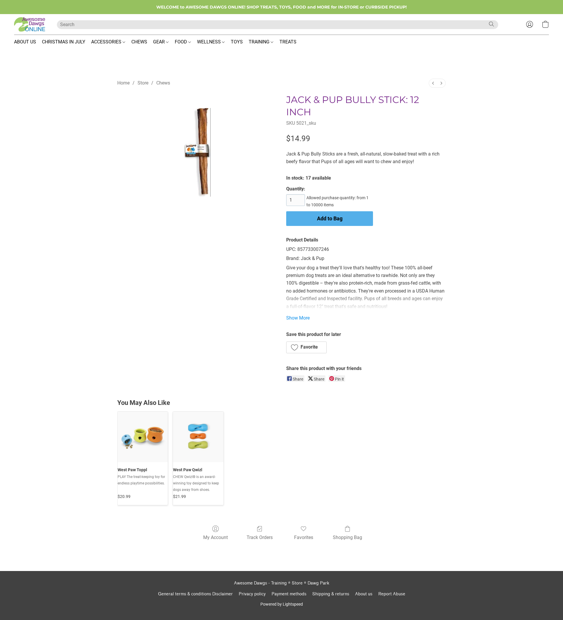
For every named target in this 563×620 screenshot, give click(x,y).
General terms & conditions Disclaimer (195, 594)
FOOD (181, 42)
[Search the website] (491, 24)
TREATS (287, 42)
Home (123, 83)
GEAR (159, 42)
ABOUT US (25, 42)
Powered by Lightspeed (281, 604)
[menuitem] (433, 83)
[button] (29, 24)
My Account (215, 537)
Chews (163, 83)
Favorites (303, 537)
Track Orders (260, 537)
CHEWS (139, 42)
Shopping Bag (347, 537)
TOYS (237, 42)
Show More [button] (298, 318)
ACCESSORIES (107, 42)
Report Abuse (391, 594)
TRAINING (260, 42)
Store (143, 83)
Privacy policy (252, 594)
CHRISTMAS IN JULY (63, 42)
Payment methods (289, 594)
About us (363, 594)
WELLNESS (209, 42)
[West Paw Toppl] (143, 437)
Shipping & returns (330, 594)
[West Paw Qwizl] (198, 437)
